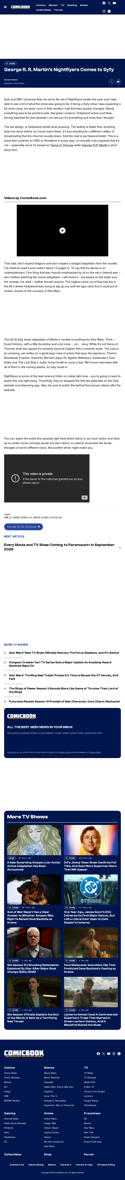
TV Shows (10, 63)
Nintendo (8, 1127)
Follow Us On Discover (22, 526)
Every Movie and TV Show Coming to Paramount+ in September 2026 (59, 547)
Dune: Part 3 (50, 1096)
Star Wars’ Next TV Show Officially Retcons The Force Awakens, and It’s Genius (64, 652)
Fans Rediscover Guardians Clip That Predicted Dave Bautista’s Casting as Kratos (90, 968)
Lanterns (88, 1096)
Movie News (50, 1072)
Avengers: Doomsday (55, 1100)
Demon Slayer (51, 1127)
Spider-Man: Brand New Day (58, 1086)
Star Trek (88, 1132)
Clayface (48, 1091)
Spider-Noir (90, 1082)
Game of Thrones (61, 145)
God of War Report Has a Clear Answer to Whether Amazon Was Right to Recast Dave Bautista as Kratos (30, 917)
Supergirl (48, 1082)
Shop (47, 1154)
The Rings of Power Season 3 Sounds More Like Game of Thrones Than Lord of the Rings (63, 690)
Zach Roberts (12, 80)
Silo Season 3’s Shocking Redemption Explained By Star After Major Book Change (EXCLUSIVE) (33, 968)
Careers (65, 1164)
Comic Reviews (12, 1077)
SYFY (60, 517)
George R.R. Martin (94, 145)
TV (62, 5)
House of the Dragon (94, 1091)
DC (5, 1086)
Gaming (72, 5)
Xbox (6, 1132)
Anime (84, 5)
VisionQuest (90, 1105)
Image (7, 1091)
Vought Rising (91, 1100)
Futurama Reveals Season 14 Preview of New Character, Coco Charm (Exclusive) (64, 701)
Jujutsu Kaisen (51, 1132)
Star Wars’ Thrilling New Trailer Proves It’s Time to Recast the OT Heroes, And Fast (63, 677)
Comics (41, 5)
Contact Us (17, 1164)
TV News (88, 1072)
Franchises (92, 1113)
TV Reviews (90, 1077)
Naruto (47, 1137)
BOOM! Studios (12, 1100)
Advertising (36, 1164)
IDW (6, 1096)
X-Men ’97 (89, 1086)
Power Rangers (92, 1137)
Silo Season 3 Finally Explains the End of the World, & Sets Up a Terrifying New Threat (33, 1018)
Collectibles (43, 10)
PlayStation (10, 1137)
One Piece (49, 1146)
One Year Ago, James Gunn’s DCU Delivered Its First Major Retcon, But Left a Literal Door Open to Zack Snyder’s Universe (89, 917)
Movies (53, 5)
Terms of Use (64, 752)
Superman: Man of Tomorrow (59, 1105)
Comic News (10, 1072)
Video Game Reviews (15, 1123)
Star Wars (89, 1127)
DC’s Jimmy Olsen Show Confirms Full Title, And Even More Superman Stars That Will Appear (90, 866)
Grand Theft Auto (93, 1141)
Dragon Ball (50, 1123)
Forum (58, 10)
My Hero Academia (54, 1141)
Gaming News (11, 1118)
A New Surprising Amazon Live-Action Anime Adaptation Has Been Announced (34, 866)
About (52, 1164)
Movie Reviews (51, 1077)
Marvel (7, 1082)
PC (5, 1141)
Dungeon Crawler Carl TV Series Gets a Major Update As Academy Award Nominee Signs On (60, 664)
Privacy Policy (95, 752)
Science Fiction (49, 517)
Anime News (50, 1118)
